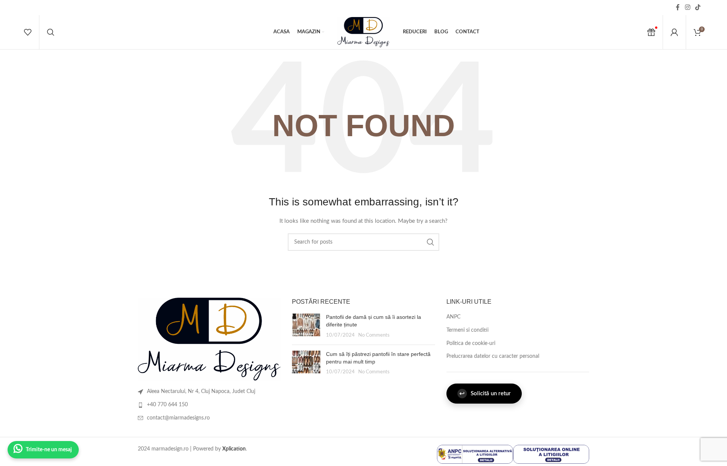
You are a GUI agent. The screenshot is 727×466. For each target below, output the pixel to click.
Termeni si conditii (467, 330)
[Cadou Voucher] (651, 32)
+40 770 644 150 (167, 404)
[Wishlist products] (27, 32)
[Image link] (209, 339)
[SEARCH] (430, 242)
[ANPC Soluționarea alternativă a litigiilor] (475, 454)
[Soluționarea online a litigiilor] (551, 454)
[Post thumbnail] (306, 326)
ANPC (453, 317)
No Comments (374, 335)
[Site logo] (363, 32)
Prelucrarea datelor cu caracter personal (492, 356)
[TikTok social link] (698, 7)
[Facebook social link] (677, 7)
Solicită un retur (485, 393)
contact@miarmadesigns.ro (178, 418)
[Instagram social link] (687, 7)
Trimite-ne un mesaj (49, 449)
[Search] (50, 32)
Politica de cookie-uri (470, 343)
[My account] (674, 32)
